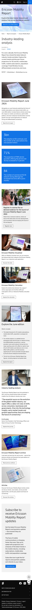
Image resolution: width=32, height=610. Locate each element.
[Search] (14, 2)
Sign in (25, 2)
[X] (25, 583)
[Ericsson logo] (2, 2)
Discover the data (7, 263)
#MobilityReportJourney (21, 72)
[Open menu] (30, 2)
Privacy (19, 601)
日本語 (9, 49)
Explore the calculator (9, 297)
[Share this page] (29, 581)
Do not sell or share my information (11, 605)
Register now (8, 226)
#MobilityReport (11, 72)
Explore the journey (8, 426)
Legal (23, 601)
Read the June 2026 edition (10, 24)
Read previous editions (9, 463)
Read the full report (8, 123)
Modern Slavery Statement (9, 601)
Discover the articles (8, 497)
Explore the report (8, 362)
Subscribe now (11, 566)
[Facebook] (20, 583)
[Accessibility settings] (29, 577)
